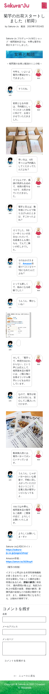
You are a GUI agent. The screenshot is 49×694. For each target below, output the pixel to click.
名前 (4, 614)
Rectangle (26, 687)
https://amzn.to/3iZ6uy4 (19, 561)
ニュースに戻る (26, 675)
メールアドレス (10, 626)
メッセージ (7, 639)
